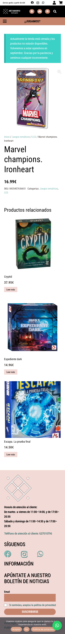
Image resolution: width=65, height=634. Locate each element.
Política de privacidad (43, 629)
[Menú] (5, 21)
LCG (34, 136)
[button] (59, 71)
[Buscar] (54, 11)
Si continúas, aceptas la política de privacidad (32, 604)
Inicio (7, 136)
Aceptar (16, 629)
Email (7, 591)
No (26, 629)
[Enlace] (11, 11)
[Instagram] (37, 2)
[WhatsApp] (43, 2)
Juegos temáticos (21, 136)
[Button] (31, 11)
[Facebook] (32, 2)
